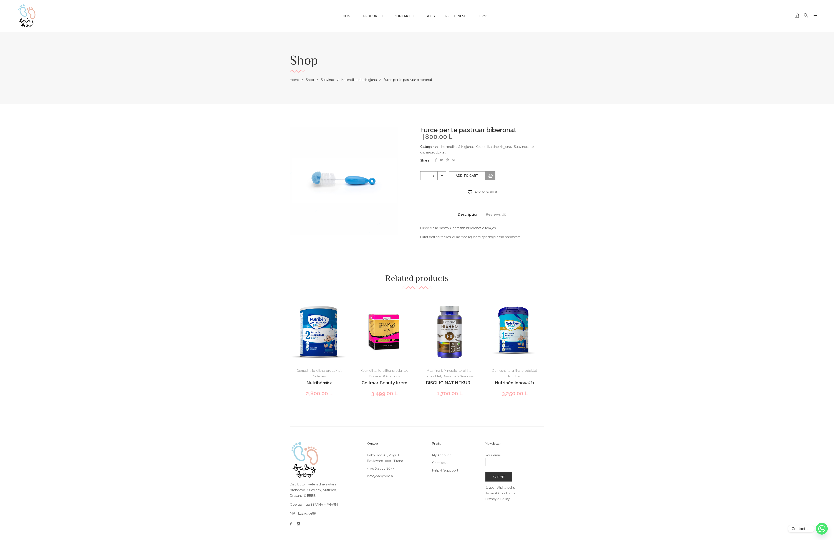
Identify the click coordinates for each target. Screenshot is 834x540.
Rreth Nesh (456, 16)
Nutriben (319, 376)
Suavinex (328, 80)
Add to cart (467, 176)
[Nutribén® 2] (319, 332)
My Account (441, 455)
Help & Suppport (445, 470)
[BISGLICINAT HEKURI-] (449, 332)
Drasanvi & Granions (384, 376)
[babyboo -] (27, 16)
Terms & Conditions (500, 493)
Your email (493, 455)
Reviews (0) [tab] (496, 214)
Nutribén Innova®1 (515, 382)
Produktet (373, 16)
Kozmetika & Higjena (457, 147)
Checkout (439, 463)
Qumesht (303, 371)
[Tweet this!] (441, 160)
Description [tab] (468, 214)
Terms (482, 16)
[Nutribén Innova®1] (514, 332)
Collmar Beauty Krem (384, 382)
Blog (430, 16)
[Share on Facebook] (436, 160)
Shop (310, 80)
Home (348, 16)
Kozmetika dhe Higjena (359, 80)
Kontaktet (404, 16)
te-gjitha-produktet (326, 371)
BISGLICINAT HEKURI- (449, 382)
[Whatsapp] (822, 529)
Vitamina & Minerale (442, 371)
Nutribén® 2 (319, 382)
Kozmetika (369, 371)
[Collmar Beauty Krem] (384, 332)
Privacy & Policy (497, 499)
